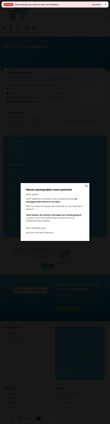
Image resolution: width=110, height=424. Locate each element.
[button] (86, 186)
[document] (55, 212)
